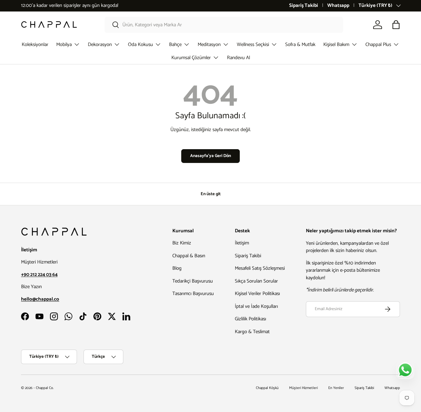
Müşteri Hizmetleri (303, 388)
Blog (177, 268)
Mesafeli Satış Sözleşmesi (260, 268)
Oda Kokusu (140, 44)
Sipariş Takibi (303, 6)
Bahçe (175, 44)
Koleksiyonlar (35, 44)
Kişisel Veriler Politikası (257, 294)
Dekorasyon (100, 44)
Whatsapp (338, 6)
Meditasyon (209, 44)
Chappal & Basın (188, 256)
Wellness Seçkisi (253, 44)
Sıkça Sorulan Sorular (256, 281)
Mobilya (64, 44)
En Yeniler (336, 388)
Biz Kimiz (181, 243)
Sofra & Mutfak (300, 44)
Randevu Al (238, 58)
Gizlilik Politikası (250, 319)
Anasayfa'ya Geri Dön (210, 155)
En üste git (211, 193)
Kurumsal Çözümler (191, 58)
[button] (396, 24)
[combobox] (224, 25)
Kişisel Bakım (336, 44)
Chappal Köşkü (267, 388)
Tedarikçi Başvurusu (192, 281)
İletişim (242, 243)
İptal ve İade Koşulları (256, 306)
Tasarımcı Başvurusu (193, 294)
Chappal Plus (378, 44)
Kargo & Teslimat (252, 332)
